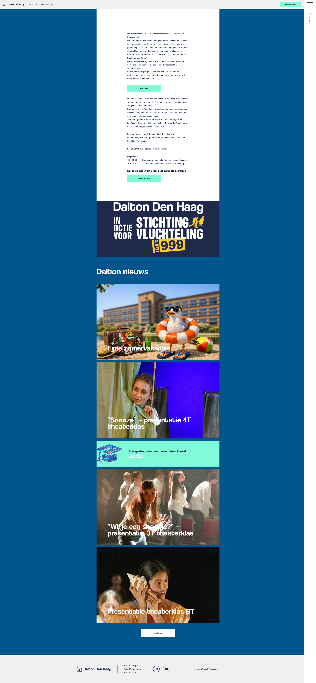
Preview (144, 88)
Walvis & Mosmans (209, 669)
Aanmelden (144, 178)
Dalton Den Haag (16, 4)
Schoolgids (290, 4)
